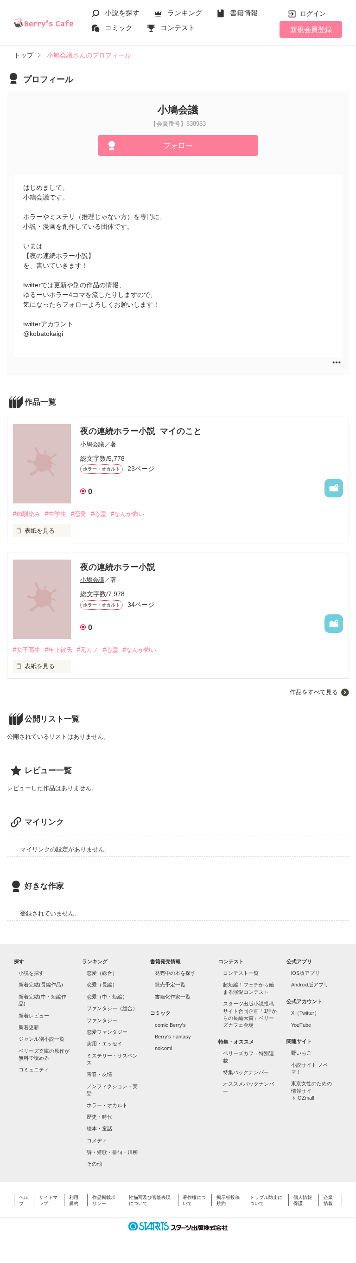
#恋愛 (78, 513)
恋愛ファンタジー (107, 1032)
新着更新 (29, 1027)
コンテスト (177, 28)
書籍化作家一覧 (173, 996)
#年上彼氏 (58, 649)
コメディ (97, 1140)
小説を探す (122, 13)
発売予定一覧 (170, 984)
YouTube (301, 1025)
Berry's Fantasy (173, 1036)
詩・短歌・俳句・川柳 (112, 1152)
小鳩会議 (92, 444)
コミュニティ (34, 1069)
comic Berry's (170, 1025)
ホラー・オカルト (107, 1105)
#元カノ (87, 649)
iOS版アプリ (305, 973)
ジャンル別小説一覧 (41, 1039)
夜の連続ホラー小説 (117, 567)
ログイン (313, 13)
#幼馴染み (26, 513)
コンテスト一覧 (241, 973)
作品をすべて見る (314, 692)
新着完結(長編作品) (41, 984)
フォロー (178, 145)
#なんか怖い (127, 513)
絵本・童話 (99, 1128)
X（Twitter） (305, 1013)
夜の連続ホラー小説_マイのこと (141, 431)
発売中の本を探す (175, 973)
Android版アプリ (310, 984)
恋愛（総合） (102, 973)
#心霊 (98, 513)
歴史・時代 (99, 1117)
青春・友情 (99, 1074)
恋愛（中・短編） (107, 996)
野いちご (301, 1053)
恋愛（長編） (102, 984)
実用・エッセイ (104, 1043)
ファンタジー (102, 1020)
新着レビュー (34, 1015)
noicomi (163, 1048)
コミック (119, 28)
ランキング (184, 13)
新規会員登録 (311, 29)
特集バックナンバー (246, 1072)
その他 (94, 1163)
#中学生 (55, 513)
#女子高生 (26, 649)
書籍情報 (244, 13)
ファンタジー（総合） (112, 1008)
